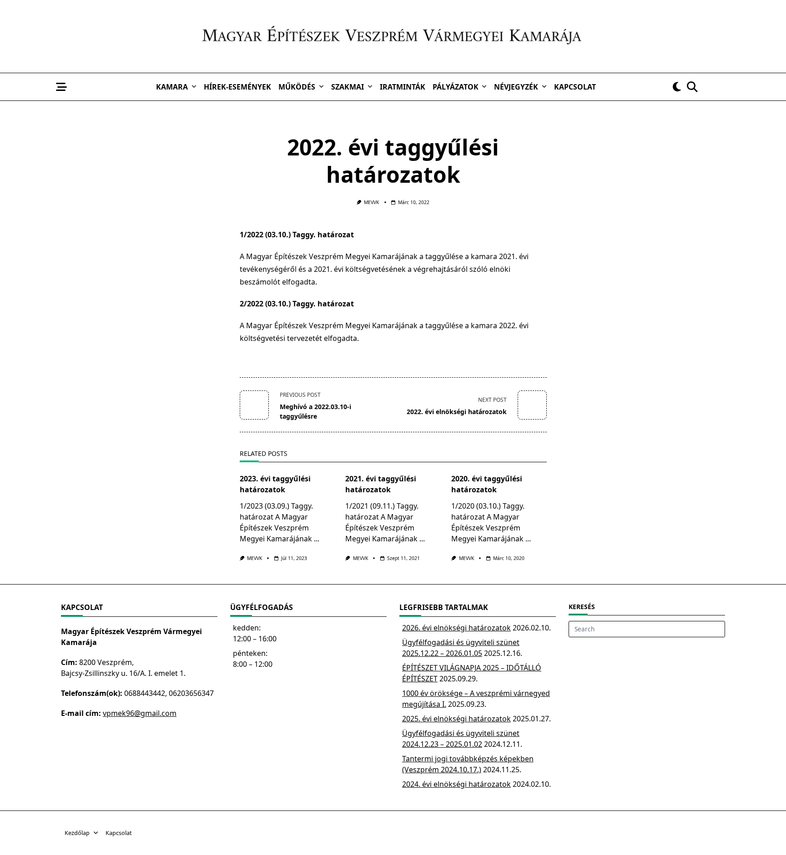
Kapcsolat (575, 87)
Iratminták (402, 87)
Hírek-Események (237, 87)
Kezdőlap (77, 833)
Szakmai (347, 87)
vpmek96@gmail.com (139, 713)
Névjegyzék (516, 87)
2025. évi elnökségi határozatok (456, 719)
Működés (296, 87)
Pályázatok (456, 87)
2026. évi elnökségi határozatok (456, 628)
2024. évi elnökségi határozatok (456, 784)
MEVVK (371, 202)
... (316, 539)
